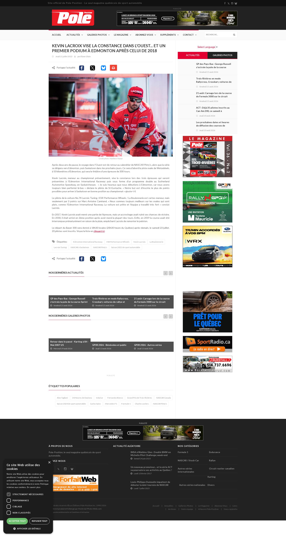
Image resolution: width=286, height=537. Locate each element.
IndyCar (99, 397)
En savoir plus (33, 487)
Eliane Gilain (85, 56)
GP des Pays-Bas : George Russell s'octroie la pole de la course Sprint (213, 67)
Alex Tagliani (62, 397)
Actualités (73, 34)
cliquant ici (99, 231)
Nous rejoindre (230, 509)
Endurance (214, 452)
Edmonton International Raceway (87, 242)
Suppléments (168, 34)
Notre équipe (187, 509)
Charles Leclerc (142, 403)
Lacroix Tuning (60, 247)
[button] (28, 528)
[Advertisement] (109, 365)
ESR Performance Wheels (118, 242)
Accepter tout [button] (17, 521)
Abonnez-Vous (144, 34)
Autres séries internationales (186, 470)
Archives (172, 509)
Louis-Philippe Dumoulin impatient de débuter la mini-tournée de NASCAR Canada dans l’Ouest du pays (150, 485)
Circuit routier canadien (221, 468)
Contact (188, 34)
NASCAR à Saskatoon (80, 247)
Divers (211, 485)
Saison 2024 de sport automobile (71, 403)
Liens (235, 506)
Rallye (212, 460)
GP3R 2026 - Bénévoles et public (67, 345)
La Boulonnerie (156, 242)
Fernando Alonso (115, 397)
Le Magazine (121, 34)
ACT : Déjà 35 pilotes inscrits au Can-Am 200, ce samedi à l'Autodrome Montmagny (150, 302)
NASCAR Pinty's (100, 247)
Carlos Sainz (95, 403)
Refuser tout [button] (39, 521)
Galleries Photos (185, 506)
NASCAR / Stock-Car (188, 460)
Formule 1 (126, 403)
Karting (211, 477)
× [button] (49, 462)
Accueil (56, 34)
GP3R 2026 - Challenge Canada (150, 345)
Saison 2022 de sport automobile (125, 247)
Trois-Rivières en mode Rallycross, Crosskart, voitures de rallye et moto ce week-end (68, 302)
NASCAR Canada (163, 397)
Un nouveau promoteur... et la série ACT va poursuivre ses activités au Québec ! (151, 468)
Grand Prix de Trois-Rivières (139, 397)
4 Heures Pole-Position (208, 509)
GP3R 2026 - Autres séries (106, 345)
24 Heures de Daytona (82, 397)
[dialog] (28, 496)
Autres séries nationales (192, 485)
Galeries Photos (97, 34)
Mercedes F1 (111, 403)
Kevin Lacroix (139, 242)
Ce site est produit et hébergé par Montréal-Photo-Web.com (75, 509)
